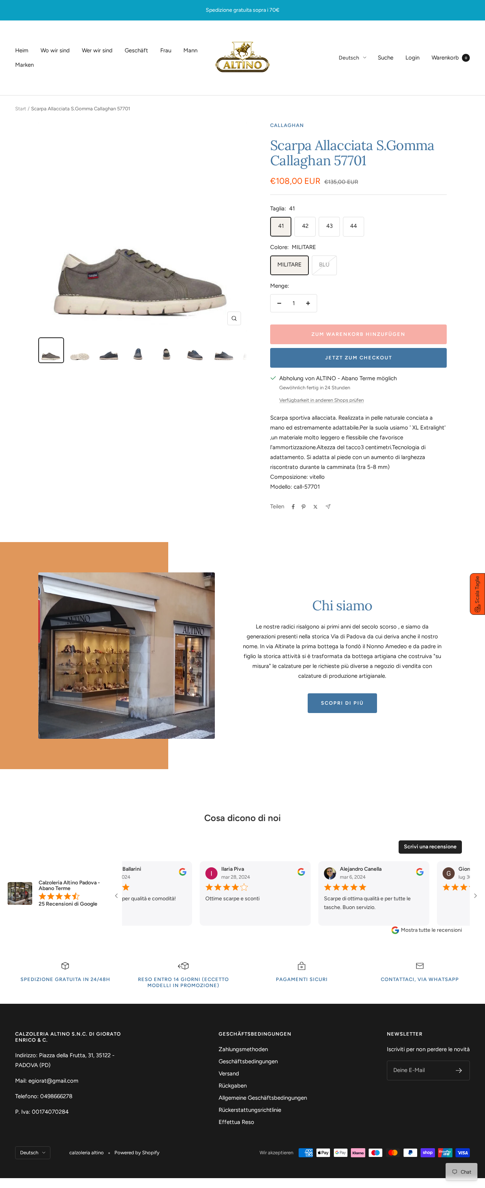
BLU (324, 264)
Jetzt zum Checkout (358, 357)
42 (305, 226)
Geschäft (136, 50)
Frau (165, 50)
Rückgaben (233, 1085)
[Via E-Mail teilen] (327, 506)
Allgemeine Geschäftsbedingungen (263, 1097)
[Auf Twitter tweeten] (315, 506)
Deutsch (349, 58)
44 (353, 226)
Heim (21, 50)
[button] (477, 594)
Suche (385, 57)
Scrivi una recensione (430, 846)
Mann (190, 50)
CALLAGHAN (287, 125)
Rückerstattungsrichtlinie (250, 1110)
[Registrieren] (459, 1070)
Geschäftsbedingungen (248, 1061)
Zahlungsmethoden (243, 1049)
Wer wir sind (97, 50)
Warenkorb (449, 57)
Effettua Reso (236, 1122)
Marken (24, 64)
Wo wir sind (55, 50)
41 (281, 226)
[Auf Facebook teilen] (293, 506)
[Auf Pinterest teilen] (303, 506)
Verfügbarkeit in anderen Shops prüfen (321, 400)
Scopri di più (342, 703)
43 (329, 226)
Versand (229, 1073)
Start (20, 108)
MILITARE (289, 264)
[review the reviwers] (160, 874)
